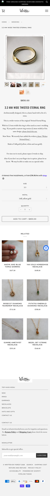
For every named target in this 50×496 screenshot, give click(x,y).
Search (30, 465)
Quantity (25, 206)
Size (25, 183)
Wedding (15, 22)
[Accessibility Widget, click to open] (46, 248)
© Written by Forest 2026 (14, 465)
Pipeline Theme (25, 474)
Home (4, 22)
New (4, 393)
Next (43, 57)
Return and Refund (17, 468)
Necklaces (6, 404)
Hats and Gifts (8, 411)
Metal (25, 195)
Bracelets (6, 408)
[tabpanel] (25, 57)
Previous (6, 57)
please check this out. (29, 131)
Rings (4, 397)
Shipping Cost (41, 465)
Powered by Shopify (32, 471)
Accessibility (15, 471)
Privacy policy (34, 468)
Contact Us (7, 415)
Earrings (6, 400)
